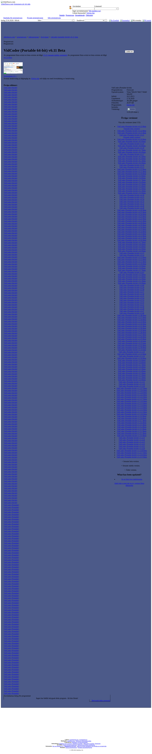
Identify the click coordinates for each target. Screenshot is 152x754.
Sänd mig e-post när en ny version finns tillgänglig (129, 484)
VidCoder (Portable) (11, 505)
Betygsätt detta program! (100, 700)
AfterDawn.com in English (65, 743)
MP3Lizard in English (88, 743)
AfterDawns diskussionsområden (83, 741)
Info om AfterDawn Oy (57, 746)
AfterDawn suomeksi (78, 743)
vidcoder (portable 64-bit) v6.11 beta (64, 37)
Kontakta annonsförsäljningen (85, 747)
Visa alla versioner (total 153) (129, 122)
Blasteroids (97, 743)
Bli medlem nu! (95, 11)
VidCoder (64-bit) (10, 88)
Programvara (70, 15)
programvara (21, 37)
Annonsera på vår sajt (70, 746)
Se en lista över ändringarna (131, 479)
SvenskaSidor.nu (83, 739)
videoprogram (33, 37)
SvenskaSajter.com (73, 739)
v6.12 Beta (8, 58)
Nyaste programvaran (35, 18)
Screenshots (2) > (10, 76)
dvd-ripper (45, 37)
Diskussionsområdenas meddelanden (86, 745)
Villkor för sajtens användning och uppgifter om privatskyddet (91, 746)
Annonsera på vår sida (22, 4)
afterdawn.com (9, 37)
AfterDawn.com (7, 4)
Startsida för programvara (12, 18)
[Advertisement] (76, 28)
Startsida (62, 15)
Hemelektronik (80, 15)
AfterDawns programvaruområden (80, 742)
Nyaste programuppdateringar (70, 745)
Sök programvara (54, 18)
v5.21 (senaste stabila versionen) (55, 55)
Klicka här (90, 13)
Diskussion (89, 15)
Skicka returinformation (71, 747)
